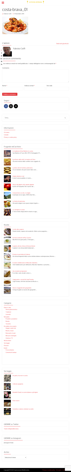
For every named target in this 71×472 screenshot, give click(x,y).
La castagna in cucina (19, 209)
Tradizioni (8, 312)
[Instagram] (16, 106)
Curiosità (8, 314)
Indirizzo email (29, 85)
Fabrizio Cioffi (7, 13)
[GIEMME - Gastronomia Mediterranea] (35, 1)
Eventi (5, 348)
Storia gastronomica (11, 309)
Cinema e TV (9, 338)
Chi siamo (6, 132)
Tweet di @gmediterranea (11, 428)
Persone (6, 345)
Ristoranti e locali (10, 333)
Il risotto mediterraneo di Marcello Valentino (25, 262)
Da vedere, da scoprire (10, 326)
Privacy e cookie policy (10, 137)
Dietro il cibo (7, 307)
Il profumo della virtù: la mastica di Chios (24, 159)
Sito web (49, 85)
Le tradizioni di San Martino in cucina (23, 151)
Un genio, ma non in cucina (20, 375)
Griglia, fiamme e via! (18, 176)
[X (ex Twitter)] (11, 106)
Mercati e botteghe (11, 335)
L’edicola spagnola (18, 384)
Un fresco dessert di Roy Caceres (22, 237)
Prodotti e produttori (11, 319)
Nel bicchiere (7, 340)
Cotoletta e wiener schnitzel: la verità (23, 409)
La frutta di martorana (19, 201)
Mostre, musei (10, 330)
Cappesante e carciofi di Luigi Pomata (23, 279)
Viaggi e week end (11, 328)
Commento (5, 68)
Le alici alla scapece (18, 229)
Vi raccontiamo (10, 350)
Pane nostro (16, 400)
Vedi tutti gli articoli (62, 43)
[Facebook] (6, 106)
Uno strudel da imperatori (20, 271)
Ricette (8, 321)
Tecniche (8, 324)
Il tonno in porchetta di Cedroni (21, 254)
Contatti (6, 135)
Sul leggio (7, 343)
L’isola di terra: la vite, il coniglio (21, 193)
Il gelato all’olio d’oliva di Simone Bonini (24, 246)
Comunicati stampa (11, 352)
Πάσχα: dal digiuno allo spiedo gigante (23, 184)
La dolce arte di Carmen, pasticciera (22, 168)
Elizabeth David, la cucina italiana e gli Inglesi (25, 392)
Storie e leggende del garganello (22, 288)
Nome (4, 85)
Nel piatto (6, 317)
